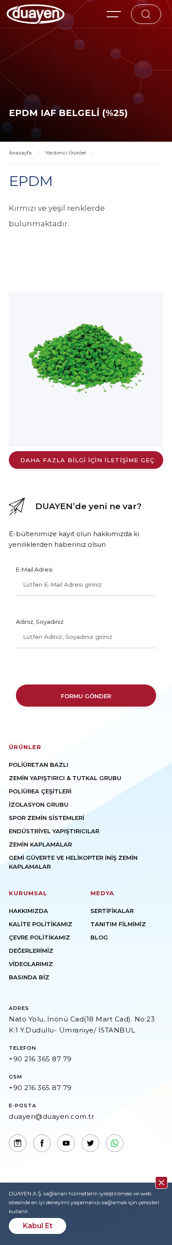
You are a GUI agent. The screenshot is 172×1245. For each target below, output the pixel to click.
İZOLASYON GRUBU (38, 804)
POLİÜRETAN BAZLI (38, 764)
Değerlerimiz (31, 950)
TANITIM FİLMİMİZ (118, 924)
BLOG (99, 937)
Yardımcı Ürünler (65, 153)
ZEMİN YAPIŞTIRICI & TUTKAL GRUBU (65, 777)
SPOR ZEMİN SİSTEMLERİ (46, 817)
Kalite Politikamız (40, 924)
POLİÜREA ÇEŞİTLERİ (40, 791)
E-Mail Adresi (34, 569)
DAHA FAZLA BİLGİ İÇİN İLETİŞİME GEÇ (87, 460)
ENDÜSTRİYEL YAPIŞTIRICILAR (54, 831)
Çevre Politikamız (39, 937)
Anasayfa (20, 153)
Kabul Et (37, 1226)
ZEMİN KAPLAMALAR (40, 844)
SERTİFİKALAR (112, 910)
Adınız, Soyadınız (40, 621)
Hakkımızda (28, 910)
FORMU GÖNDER (86, 696)
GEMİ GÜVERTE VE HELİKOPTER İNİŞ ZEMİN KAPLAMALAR (73, 862)
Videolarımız (31, 963)
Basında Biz (29, 977)
